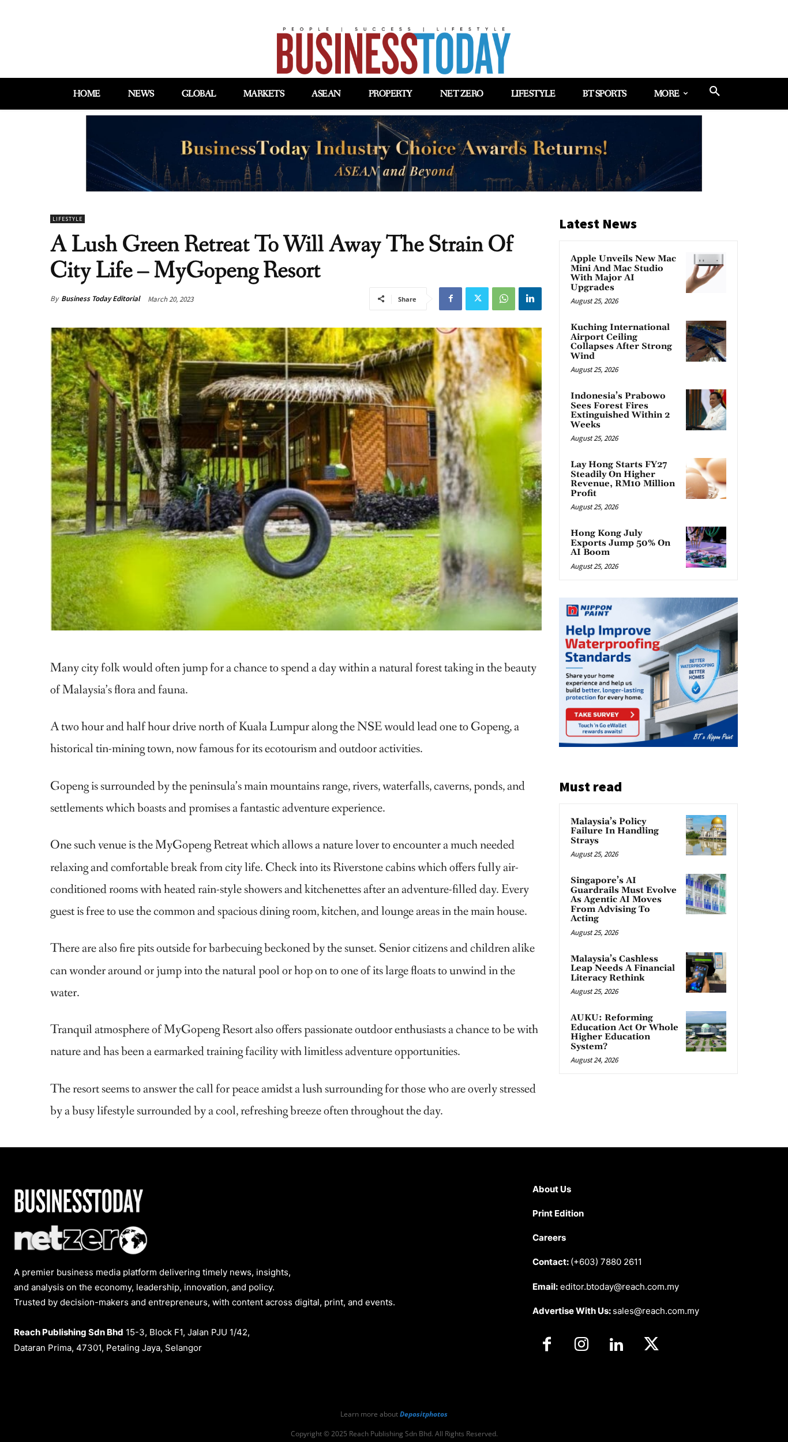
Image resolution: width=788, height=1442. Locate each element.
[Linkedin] (530, 298)
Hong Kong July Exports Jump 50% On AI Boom (620, 543)
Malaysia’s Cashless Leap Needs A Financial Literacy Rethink (623, 968)
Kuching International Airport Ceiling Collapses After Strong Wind (621, 342)
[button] (715, 92)
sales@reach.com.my (656, 1310)
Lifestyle (67, 219)
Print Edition (558, 1213)
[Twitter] (477, 298)
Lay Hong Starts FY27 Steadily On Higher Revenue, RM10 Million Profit (623, 479)
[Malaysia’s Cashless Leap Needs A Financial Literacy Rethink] (706, 972)
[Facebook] (450, 298)
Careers (549, 1237)
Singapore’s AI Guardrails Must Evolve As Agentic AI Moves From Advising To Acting (624, 899)
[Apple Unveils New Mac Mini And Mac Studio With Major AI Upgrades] (706, 272)
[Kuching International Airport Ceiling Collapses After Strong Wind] (706, 341)
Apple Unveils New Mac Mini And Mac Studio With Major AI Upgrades (623, 273)
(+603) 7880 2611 (606, 1261)
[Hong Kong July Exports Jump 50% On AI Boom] (706, 547)
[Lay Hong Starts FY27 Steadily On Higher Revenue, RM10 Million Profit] (706, 478)
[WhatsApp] (503, 298)
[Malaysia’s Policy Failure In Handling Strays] (706, 835)
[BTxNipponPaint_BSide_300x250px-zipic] (648, 744)
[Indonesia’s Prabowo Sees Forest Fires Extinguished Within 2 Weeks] (706, 409)
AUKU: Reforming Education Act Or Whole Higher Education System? (624, 1032)
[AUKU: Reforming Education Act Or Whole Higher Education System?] (706, 1031)
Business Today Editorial (100, 298)
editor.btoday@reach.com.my (619, 1286)
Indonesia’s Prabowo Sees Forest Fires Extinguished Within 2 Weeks (620, 410)
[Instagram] (581, 1345)
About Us (551, 1189)
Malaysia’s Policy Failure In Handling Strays (615, 831)
